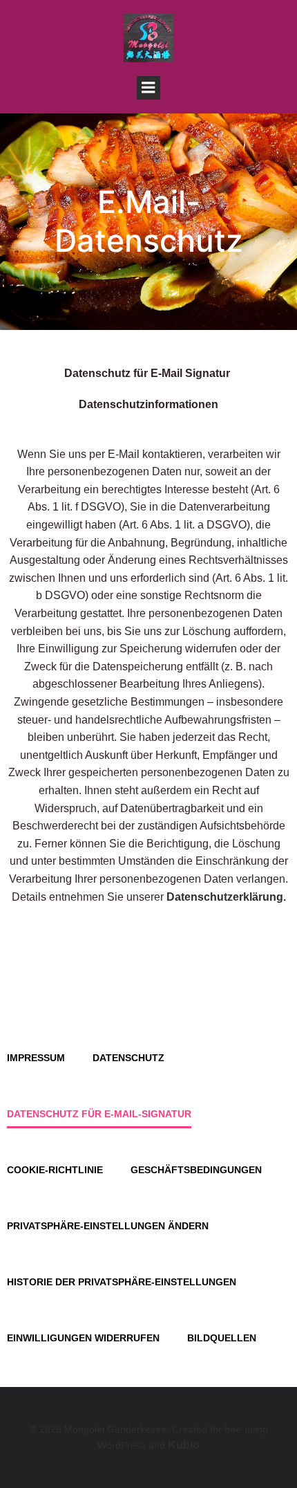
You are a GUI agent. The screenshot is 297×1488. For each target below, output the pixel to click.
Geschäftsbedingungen (196, 1169)
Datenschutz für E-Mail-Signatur (99, 1113)
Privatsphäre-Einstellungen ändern (108, 1225)
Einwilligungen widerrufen (83, 1337)
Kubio (184, 1445)
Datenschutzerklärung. (226, 897)
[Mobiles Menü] (148, 88)
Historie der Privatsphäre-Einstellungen (121, 1281)
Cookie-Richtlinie (55, 1169)
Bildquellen (221, 1337)
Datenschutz (128, 1057)
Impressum (36, 1057)
